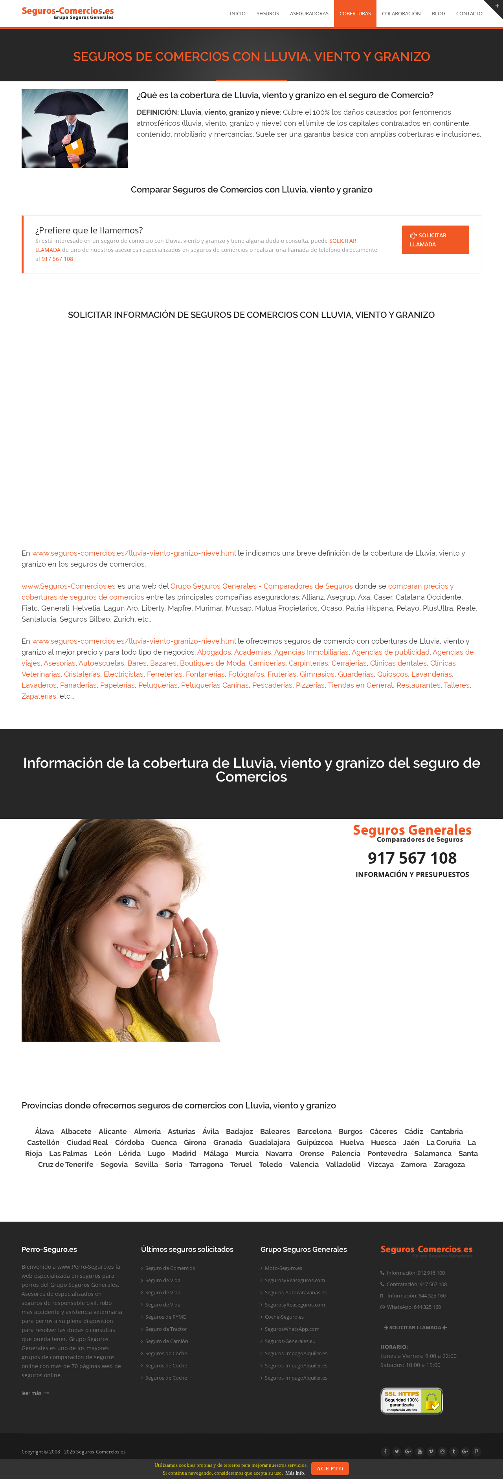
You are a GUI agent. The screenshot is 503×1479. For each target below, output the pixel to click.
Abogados (214, 652)
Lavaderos (39, 685)
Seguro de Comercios (169, 1268)
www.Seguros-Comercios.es (69, 586)
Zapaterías (39, 696)
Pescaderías (272, 685)
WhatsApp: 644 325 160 (413, 1306)
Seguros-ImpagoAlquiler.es (295, 1353)
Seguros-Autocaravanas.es (295, 1292)
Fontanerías (205, 674)
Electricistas (123, 674)
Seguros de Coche (165, 1353)
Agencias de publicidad (391, 652)
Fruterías (282, 674)
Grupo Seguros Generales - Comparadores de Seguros (262, 586)
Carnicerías (267, 663)
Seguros (268, 13)
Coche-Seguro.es (284, 1316)
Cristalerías (82, 674)
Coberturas (355, 13)
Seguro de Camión (166, 1341)
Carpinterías (308, 663)
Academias (252, 652)
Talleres (457, 685)
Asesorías (59, 663)
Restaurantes (419, 685)
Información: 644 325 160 (414, 1295)
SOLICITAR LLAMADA (428, 239)
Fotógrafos (246, 674)
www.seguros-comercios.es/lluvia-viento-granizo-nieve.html (134, 553)
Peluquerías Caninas (215, 685)
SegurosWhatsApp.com (291, 1328)
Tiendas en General (360, 685)
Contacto (469, 13)
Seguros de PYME (165, 1316)
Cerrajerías (349, 663)
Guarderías (356, 674)
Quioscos (392, 674)
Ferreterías (164, 674)
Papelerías (117, 685)
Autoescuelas (101, 663)
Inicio (238, 13)
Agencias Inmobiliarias (311, 652)
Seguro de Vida (162, 1280)
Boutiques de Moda (212, 663)
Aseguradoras (309, 13)
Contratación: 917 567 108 (415, 1284)
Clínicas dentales (398, 663)
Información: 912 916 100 (414, 1272)
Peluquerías (158, 685)
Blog (438, 13)
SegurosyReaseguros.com (294, 1280)
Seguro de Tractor (165, 1328)
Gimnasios (317, 674)
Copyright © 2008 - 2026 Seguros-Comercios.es (74, 1451)
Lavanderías (431, 674)
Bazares (163, 663)
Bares (137, 663)
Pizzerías (310, 685)
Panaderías (78, 685)
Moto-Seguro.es (283, 1268)
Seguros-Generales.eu (290, 1341)
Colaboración (401, 13)
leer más (32, 1392)
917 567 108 (57, 258)
